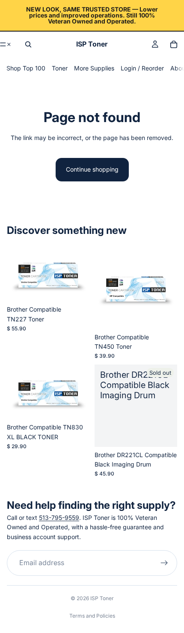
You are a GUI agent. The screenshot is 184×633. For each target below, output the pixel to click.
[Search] (28, 44)
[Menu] (6, 44)
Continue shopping (92, 169)
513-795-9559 (59, 517)
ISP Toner (102, 598)
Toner (60, 68)
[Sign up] (164, 563)
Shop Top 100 (25, 68)
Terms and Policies (92, 616)
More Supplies (94, 68)
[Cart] (173, 44)
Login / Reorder (142, 68)
